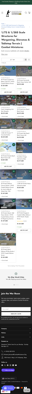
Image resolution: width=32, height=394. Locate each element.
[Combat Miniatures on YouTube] (16, 365)
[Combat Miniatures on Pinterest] (8, 365)
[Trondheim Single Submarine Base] (24, 147)
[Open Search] (26, 12)
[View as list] (29, 59)
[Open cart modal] (29, 12)
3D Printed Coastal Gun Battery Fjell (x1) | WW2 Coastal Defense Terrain (7, 81)
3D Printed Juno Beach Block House (23, 110)
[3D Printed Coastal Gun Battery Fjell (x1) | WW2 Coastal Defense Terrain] (8, 71)
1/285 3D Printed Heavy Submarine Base (24, 184)
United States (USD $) (9, 378)
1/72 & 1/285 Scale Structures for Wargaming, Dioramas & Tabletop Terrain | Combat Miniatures (13, 26)
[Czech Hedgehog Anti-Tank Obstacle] (8, 100)
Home (2, 23)
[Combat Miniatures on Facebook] (2, 365)
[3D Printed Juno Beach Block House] (24, 100)
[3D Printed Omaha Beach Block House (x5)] (8, 147)
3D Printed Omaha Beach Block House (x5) (8, 157)
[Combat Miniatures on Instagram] (10, 365)
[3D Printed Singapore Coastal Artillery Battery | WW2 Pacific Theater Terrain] (24, 203)
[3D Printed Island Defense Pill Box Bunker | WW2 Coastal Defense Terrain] (8, 239)
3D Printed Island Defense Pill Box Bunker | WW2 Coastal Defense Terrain (8, 252)
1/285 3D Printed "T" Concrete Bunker (7, 134)
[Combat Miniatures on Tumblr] (13, 365)
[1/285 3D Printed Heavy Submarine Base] (24, 174)
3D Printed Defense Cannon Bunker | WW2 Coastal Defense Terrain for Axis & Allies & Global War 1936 (7, 187)
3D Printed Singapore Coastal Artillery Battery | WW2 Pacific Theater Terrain (23, 216)
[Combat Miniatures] (14, 12)
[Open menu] (2, 12)
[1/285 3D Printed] (8, 123)
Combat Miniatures (15, 381)
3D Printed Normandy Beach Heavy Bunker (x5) (24, 81)
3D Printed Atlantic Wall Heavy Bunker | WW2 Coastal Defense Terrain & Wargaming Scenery (7, 216)
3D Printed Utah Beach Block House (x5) (23, 134)
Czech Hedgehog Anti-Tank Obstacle (7, 110)
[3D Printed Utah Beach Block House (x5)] (24, 123)
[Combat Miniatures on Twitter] (5, 365)
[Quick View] (13, 67)
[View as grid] (25, 59)
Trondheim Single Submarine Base (22, 158)
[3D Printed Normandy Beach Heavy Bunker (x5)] (24, 71)
